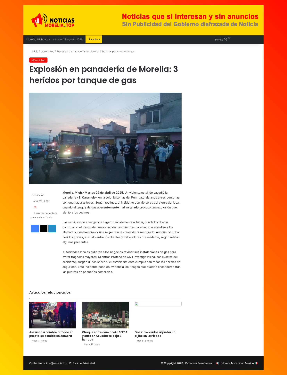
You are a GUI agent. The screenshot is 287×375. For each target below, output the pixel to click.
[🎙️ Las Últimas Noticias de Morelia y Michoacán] (63, 20)
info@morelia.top (56, 363)
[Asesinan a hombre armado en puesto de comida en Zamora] (52, 315)
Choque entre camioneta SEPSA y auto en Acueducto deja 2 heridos (104, 335)
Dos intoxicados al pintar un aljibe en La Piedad (155, 334)
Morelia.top (47, 51)
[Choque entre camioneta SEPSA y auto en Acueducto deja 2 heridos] (105, 315)
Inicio (34, 51)
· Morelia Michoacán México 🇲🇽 (239, 363)
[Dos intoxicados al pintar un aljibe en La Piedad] (158, 315)
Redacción (38, 195)
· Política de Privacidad (81, 363)
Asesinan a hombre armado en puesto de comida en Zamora (51, 334)
